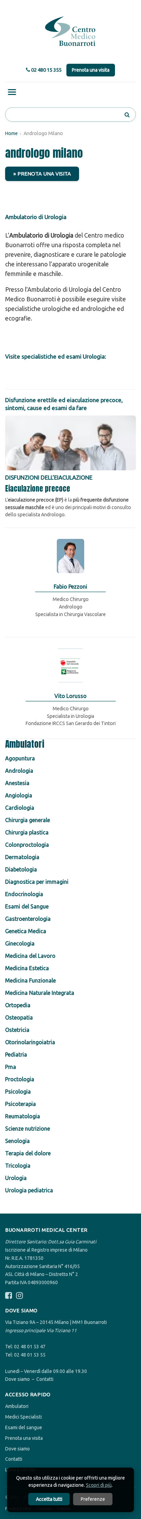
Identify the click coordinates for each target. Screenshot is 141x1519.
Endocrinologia (24, 894)
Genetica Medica (25, 931)
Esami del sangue (23, 1427)
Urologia (16, 1178)
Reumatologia (22, 1116)
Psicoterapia (20, 1104)
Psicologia (18, 1091)
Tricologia (17, 1165)
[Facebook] (8, 1296)
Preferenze (93, 1499)
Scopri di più (99, 1485)
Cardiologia (19, 808)
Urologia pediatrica (29, 1190)
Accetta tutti (49, 1499)
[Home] (70, 31)
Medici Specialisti (23, 1417)
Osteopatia (19, 1017)
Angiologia (18, 795)
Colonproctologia (27, 845)
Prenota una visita (91, 70)
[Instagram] (19, 1296)
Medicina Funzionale (30, 980)
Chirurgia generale (27, 820)
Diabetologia (21, 869)
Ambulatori (16, 1406)
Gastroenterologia (28, 919)
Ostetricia (17, 1030)
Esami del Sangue (27, 906)
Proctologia (19, 1079)
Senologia (17, 1141)
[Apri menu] (12, 92)
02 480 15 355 (46, 70)
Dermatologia (22, 857)
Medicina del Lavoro (30, 956)
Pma (10, 1067)
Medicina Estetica (27, 968)
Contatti (44, 1379)
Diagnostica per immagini (36, 882)
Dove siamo (17, 1379)
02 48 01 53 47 (30, 1346)
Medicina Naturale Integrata (39, 993)
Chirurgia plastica (27, 832)
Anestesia (17, 783)
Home (11, 133)
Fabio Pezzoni (70, 586)
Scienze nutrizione (27, 1128)
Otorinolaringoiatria (30, 1042)
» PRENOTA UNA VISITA (42, 174)
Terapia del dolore (28, 1153)
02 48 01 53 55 (30, 1355)
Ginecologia (20, 943)
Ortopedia (17, 1005)
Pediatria (16, 1054)
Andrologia (19, 771)
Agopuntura (20, 758)
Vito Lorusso (70, 696)
